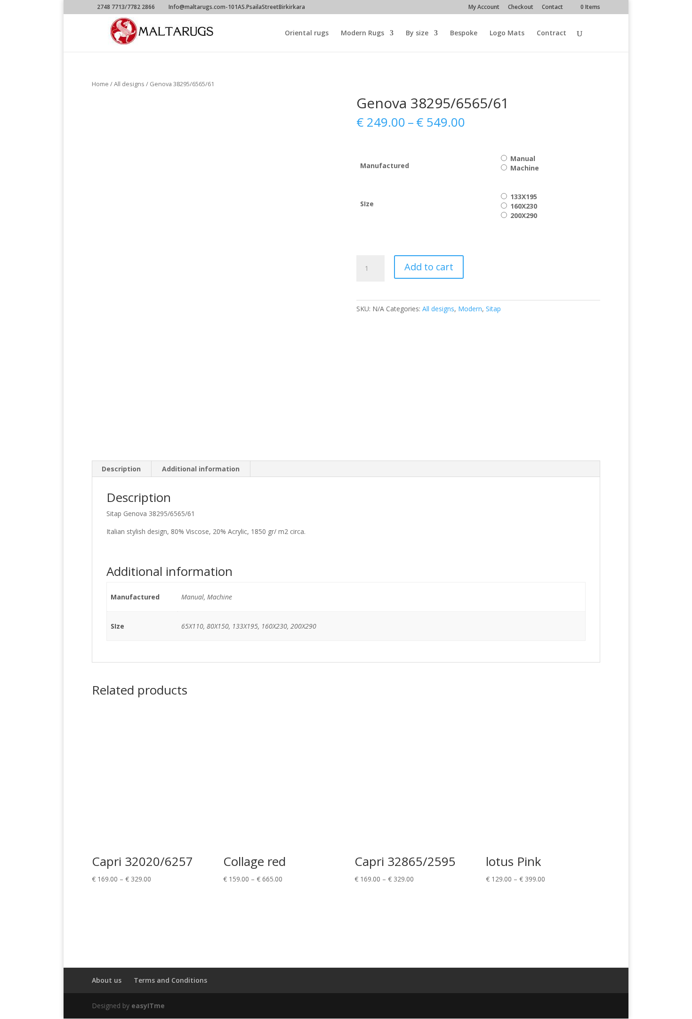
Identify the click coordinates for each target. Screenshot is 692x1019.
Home (100, 84)
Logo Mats (507, 33)
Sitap (493, 308)
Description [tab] (121, 468)
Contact (552, 7)
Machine (524, 167)
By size (417, 33)
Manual (522, 158)
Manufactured (384, 165)
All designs (129, 84)
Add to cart (428, 266)
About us (106, 980)
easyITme (148, 1005)
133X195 (523, 196)
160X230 (523, 206)
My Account (483, 7)
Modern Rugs (362, 33)
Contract (551, 33)
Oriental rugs (307, 33)
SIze (367, 203)
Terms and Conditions (170, 980)
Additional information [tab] (201, 468)
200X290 (523, 215)
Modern (470, 308)
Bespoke (463, 33)
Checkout (520, 7)
